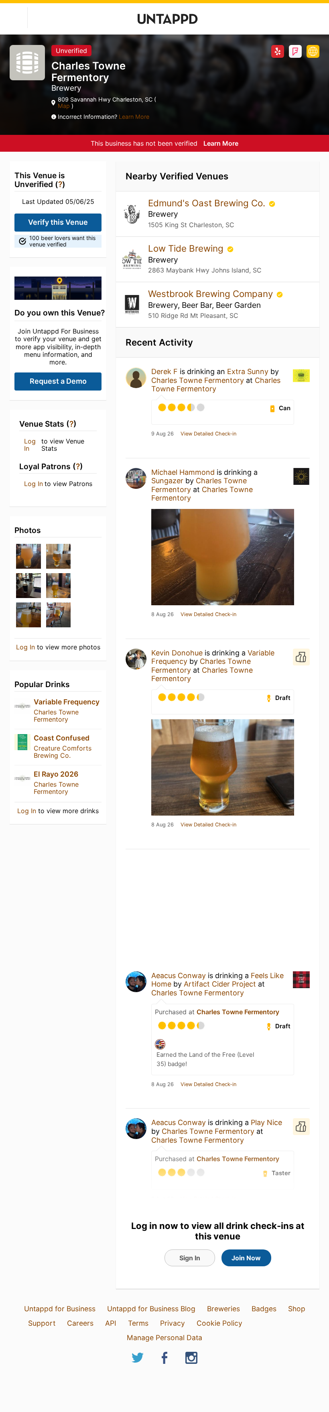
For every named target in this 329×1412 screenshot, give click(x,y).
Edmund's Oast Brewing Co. (208, 202)
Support (41, 1323)
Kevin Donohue (177, 653)
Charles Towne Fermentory (56, 715)
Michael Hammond (183, 472)
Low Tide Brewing (187, 248)
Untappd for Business (59, 1308)
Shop (296, 1308)
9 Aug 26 (162, 434)
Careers (80, 1323)
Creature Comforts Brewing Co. (62, 751)
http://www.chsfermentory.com (313, 51)
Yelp (277, 51)
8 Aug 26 (162, 614)
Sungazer (167, 480)
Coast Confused (61, 738)
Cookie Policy (219, 1323)
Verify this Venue (58, 222)
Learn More (134, 116)
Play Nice (266, 1122)
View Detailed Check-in (208, 434)
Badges (264, 1308)
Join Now (246, 1258)
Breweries (223, 1308)
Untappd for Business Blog (151, 1308)
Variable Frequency (67, 702)
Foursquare (295, 51)
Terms (138, 1323)
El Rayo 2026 (56, 774)
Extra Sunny (247, 371)
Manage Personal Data (164, 1337)
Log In (30, 444)
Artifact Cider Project (220, 984)
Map (64, 105)
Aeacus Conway (178, 975)
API (110, 1323)
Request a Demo (58, 381)
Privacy (172, 1323)
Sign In (189, 1258)
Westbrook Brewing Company (211, 293)
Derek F (164, 371)
